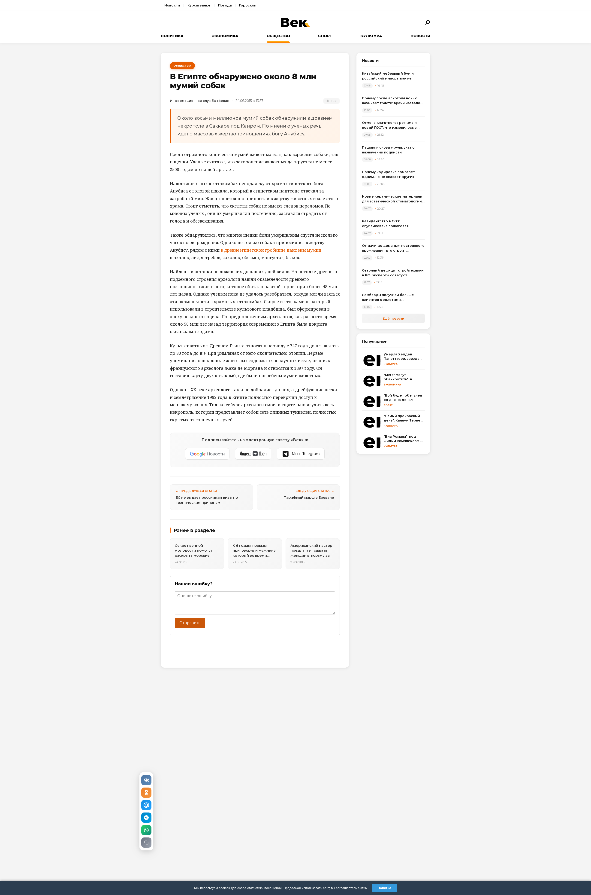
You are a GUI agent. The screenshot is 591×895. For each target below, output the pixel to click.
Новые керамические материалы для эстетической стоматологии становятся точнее (392, 199)
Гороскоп (247, 5)
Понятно (384, 888)
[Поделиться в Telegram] (146, 818)
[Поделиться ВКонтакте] (146, 780)
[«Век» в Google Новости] (207, 454)
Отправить (189, 623)
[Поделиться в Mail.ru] (146, 805)
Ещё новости (393, 318)
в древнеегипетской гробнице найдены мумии (271, 250)
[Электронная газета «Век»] (295, 22)
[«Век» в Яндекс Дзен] (253, 454)
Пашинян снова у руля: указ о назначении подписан (388, 149)
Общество (278, 36)
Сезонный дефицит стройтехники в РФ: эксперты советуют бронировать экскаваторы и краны (393, 273)
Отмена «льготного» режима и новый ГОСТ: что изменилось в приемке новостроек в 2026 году (392, 125)
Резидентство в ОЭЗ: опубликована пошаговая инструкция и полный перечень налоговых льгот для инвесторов (392, 224)
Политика (172, 36)
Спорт (325, 36)
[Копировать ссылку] (146, 842)
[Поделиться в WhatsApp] (146, 830)
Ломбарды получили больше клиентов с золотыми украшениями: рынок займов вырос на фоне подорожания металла (388, 297)
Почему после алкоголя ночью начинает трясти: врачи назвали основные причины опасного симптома (391, 101)
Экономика (225, 36)
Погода (225, 5)
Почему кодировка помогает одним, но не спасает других (388, 174)
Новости (172, 5)
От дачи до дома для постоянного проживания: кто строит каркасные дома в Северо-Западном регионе (393, 248)
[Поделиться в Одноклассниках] (146, 793)
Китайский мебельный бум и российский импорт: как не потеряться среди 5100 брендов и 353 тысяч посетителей (393, 76)
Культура (371, 36)
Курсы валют (199, 5)
